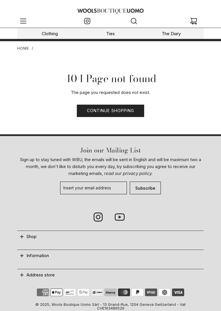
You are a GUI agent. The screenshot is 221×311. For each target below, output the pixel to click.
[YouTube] (119, 217)
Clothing (50, 33)
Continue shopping (110, 110)
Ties (110, 33)
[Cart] (193, 22)
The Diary (171, 33)
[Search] (134, 22)
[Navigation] (23, 22)
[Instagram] (87, 22)
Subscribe (145, 188)
